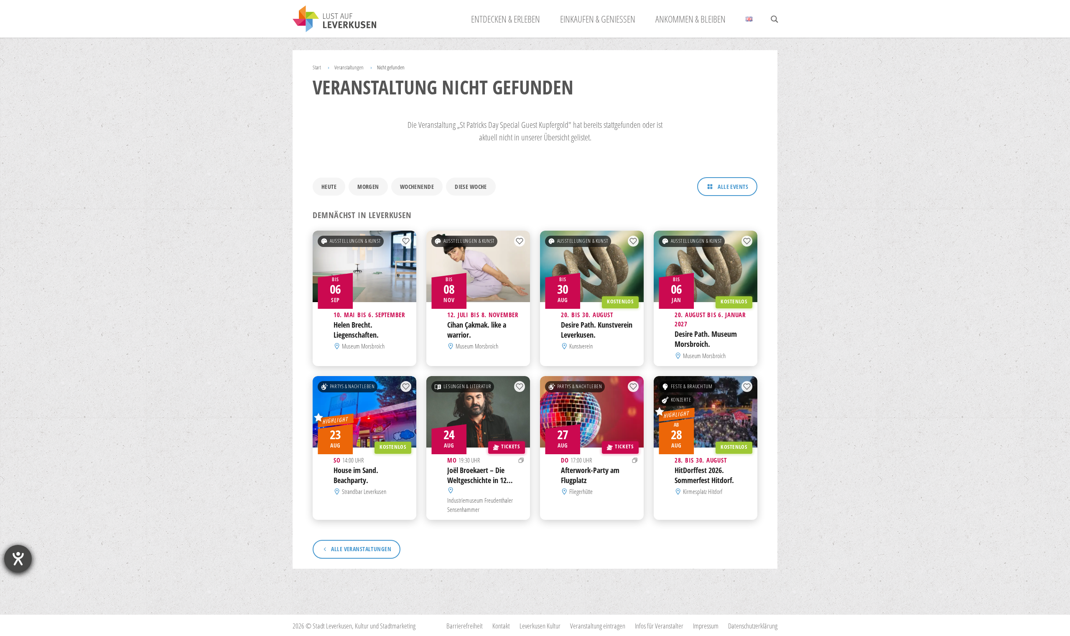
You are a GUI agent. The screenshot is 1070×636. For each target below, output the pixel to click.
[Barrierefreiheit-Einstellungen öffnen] (18, 558)
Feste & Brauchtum (692, 386)
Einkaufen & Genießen (597, 19)
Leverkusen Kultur (540, 626)
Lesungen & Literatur (467, 386)
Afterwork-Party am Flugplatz (590, 475)
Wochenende (417, 187)
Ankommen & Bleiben (690, 19)
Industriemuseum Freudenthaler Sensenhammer (480, 504)
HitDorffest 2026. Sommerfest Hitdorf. (704, 475)
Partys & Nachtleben (352, 386)
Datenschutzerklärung (752, 626)
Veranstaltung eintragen (597, 626)
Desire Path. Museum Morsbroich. (706, 339)
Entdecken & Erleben (505, 19)
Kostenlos (620, 301)
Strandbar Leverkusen (364, 491)
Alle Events (733, 187)
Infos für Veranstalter (659, 626)
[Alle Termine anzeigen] (521, 460)
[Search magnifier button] (774, 19)
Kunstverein (581, 346)
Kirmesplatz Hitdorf (702, 491)
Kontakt (501, 626)
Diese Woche (471, 187)
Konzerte (681, 399)
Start (317, 67)
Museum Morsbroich (363, 346)
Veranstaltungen (349, 67)
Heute (328, 187)
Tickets (510, 446)
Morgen (368, 187)
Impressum (705, 626)
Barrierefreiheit (464, 626)
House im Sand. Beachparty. (356, 475)
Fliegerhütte (581, 491)
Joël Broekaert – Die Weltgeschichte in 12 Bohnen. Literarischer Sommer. (478, 485)
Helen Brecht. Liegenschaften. (356, 330)
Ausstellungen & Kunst (355, 240)
